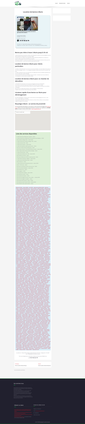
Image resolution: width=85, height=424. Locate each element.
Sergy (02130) (35, 328)
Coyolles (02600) (41, 233)
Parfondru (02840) (30, 306)
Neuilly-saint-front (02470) (20, 297)
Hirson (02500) (47, 259)
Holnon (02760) (18, 260)
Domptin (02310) (22, 239)
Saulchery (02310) (33, 325)
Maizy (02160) (25, 279)
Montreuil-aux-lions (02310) (40, 294)
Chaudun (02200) (31, 220)
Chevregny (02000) (19, 222)
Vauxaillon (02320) (30, 338)
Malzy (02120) (31, 279)
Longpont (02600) (33, 276)
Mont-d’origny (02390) (33, 288)
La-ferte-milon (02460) (47, 264)
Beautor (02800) (26, 199)
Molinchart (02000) (41, 286)
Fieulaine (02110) (33, 246)
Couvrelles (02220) (22, 233)
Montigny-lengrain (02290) (39, 293)
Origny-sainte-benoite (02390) (38, 303)
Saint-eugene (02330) (43, 322)
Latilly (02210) (25, 270)
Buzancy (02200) (30, 215)
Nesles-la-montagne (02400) (33, 296)
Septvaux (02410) (32, 327)
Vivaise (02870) (19, 348)
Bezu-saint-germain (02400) (20, 205)
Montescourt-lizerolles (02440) (24, 290)
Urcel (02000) (44, 335)
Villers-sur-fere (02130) (29, 347)
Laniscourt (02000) (28, 269)
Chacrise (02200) (47, 216)
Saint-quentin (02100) (27, 324)
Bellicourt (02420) (32, 200)
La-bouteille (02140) (28, 263)
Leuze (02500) (21, 275)
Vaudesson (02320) (37, 337)
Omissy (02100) (47, 302)
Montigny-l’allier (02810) (20, 293)
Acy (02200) (31, 187)
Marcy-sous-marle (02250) (35, 280)
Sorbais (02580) (46, 330)
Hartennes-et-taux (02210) (20, 259)
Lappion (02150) (40, 269)
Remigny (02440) (25, 315)
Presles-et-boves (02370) (37, 311)
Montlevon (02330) (24, 294)
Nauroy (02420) (25, 296)
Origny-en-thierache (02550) (27, 303)
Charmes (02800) (35, 219)
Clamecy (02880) (30, 226)
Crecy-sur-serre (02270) (23, 234)
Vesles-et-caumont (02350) (46, 341)
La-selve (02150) (40, 267)
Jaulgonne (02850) (22, 261)
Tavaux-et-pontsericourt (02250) (21, 333)
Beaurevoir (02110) (45, 197)
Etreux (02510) (42, 243)
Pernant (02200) (22, 308)
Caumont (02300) (25, 216)
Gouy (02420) (33, 254)
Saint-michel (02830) (33, 323)
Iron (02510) (38, 260)
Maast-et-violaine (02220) (38, 277)
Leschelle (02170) (22, 274)
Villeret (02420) (44, 344)
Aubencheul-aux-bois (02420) (36, 193)
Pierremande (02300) (36, 308)
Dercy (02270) (27, 237)
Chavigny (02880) (19, 221)
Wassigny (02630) (22, 349)
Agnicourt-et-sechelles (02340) (39, 187)
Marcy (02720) (27, 280)
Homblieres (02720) (25, 260)
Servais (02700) (25, 329)
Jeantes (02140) (35, 261)
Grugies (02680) (41, 255)
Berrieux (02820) (36, 201)
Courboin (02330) (19, 232)
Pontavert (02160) (29, 310)
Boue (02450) (32, 208)
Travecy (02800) (25, 334)
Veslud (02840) (19, 342)
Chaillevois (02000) (19, 217)
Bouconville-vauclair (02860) (24, 208)
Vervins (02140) (38, 341)
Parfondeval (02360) (22, 306)
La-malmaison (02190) (35, 266)
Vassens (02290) (45, 336)
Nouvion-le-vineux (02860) (43, 300)
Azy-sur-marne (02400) (34, 195)
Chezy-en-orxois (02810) (37, 222)
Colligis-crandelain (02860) (26, 227)
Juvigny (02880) (34, 262)
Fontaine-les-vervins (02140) (27, 248)
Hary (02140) (28, 259)
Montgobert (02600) (41, 290)
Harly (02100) (47, 257)
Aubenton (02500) (44, 193)
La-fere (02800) (30, 264)
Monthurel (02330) (34, 291)
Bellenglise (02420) (19, 200)
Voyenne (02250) (44, 348)
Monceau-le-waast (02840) (29, 287)
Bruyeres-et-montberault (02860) (29, 213)
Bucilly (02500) (18, 214)
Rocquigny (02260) (19, 317)
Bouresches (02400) (38, 208)
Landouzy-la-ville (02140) (20, 269)
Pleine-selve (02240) (22, 309)
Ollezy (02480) (41, 302)
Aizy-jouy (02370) (34, 188)
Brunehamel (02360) (19, 213)
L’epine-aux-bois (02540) (20, 263)
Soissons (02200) (31, 330)
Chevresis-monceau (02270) (28, 222)
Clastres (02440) (36, 226)
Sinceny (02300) (46, 329)
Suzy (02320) (24, 331)
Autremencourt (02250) (46, 194)
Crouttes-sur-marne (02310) (20, 235)
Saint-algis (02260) (29, 321)
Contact (68, 3)
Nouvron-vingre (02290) (20, 301)
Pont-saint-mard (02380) (21, 310)
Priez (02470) (21, 313)
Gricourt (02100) (22, 255)
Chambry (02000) (33, 217)
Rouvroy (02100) (22, 318)
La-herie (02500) (27, 266)
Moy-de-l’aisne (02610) (44, 295)
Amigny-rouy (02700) (34, 189)
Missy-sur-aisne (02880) (33, 286)
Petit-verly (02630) (29, 308)
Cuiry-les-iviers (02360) (20, 236)
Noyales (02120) (27, 301)
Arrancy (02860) (25, 192)
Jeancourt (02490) (29, 261)
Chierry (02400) (22, 223)
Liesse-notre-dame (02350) (36, 275)
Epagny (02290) (18, 240)
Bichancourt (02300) (29, 205)
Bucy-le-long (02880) (25, 214)
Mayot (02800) (41, 282)
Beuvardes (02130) (38, 203)
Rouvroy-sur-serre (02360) (30, 318)
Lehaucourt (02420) (38, 273)
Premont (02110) (22, 311)
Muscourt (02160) (19, 296)
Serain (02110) (45, 327)
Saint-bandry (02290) (44, 321)
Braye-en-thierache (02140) (33, 210)
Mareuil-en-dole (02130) (20, 281)
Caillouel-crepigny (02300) (37, 215)
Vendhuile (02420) (22, 340)
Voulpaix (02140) (37, 348)
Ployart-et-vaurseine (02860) (38, 309)
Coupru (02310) (40, 230)
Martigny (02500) (25, 282)
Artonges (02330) (38, 192)
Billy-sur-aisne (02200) (43, 205)
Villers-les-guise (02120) (42, 345)
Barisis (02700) (24, 196)
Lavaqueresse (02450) (41, 270)
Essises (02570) (47, 241)
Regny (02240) (38, 314)
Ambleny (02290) (19, 189)
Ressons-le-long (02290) (46, 315)
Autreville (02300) (27, 195)
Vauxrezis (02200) (44, 338)
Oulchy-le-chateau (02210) (23, 304)
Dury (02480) (34, 239)
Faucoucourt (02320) (22, 244)
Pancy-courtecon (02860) (39, 304)
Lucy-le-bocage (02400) (23, 277)
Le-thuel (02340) (24, 273)
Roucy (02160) (35, 317)
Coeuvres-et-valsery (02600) (44, 226)
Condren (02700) (43, 228)
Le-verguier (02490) (31, 273)
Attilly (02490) (27, 193)
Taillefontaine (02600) (30, 331)
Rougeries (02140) (42, 317)
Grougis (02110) (35, 255)
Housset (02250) (32, 260)
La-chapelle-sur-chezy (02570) (22, 264)
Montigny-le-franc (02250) (29, 293)
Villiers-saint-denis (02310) (38, 347)
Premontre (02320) (29, 311)
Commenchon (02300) (35, 227)
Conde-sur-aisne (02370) (26, 228)
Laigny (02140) (33, 268)
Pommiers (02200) (47, 309)
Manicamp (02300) (37, 279)
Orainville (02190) (19, 303)
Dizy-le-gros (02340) (40, 237)
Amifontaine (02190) (26, 189)
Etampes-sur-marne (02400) (37, 242)
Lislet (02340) (21, 276)
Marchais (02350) (44, 279)
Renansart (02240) (32, 315)
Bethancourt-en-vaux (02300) (29, 203)
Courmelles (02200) (36, 232)
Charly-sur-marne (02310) (27, 219)
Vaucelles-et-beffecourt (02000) (27, 337)
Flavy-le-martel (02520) (20, 247)
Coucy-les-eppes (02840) (23, 230)
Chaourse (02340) (19, 219)
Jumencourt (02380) (22, 262)
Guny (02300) (33, 256)
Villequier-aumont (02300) (36, 344)
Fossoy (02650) (41, 249)
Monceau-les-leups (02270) (39, 287)
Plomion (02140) (30, 309)
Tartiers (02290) (44, 331)
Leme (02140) (45, 273)
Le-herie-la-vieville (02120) (31, 271)
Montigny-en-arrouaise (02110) (43, 291)
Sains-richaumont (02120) (21, 321)
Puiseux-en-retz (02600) (41, 313)
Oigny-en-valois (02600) (29, 302)
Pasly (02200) (26, 307)
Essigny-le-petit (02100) (40, 241)
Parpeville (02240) (20, 307)
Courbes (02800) (47, 230)
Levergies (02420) (28, 275)
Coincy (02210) (18, 227)
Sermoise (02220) (19, 329)
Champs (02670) (47, 217)
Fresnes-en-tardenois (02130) (34, 250)
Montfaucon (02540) (33, 290)
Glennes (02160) (28, 254)
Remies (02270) (18, 315)
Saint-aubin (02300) (36, 321)
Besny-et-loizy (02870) (20, 203)
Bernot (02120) (21, 201)
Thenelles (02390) (19, 334)
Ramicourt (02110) (31, 314)
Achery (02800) (25, 187)
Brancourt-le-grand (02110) (41, 209)
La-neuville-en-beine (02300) (21, 267)
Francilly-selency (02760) (23, 250)
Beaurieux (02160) (19, 199)
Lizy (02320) (27, 276)
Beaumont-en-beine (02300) (36, 197)
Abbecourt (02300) (19, 187)
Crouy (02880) (28, 235)
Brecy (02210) (41, 210)
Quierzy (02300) (25, 314)
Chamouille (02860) (40, 217)
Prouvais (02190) (33, 313)
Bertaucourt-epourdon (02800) (21, 202)
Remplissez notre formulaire (19, 416)
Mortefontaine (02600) (29, 295)
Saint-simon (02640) (44, 324)
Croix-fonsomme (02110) (44, 234)
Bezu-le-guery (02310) (46, 203)
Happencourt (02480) (19, 257)
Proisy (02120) (27, 313)
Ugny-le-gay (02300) (37, 335)
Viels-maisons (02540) (46, 342)
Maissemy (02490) (19, 279)
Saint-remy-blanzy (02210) (36, 324)
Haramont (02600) (27, 257)
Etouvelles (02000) (22, 243)
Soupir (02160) (18, 331)
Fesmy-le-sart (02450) (19, 246)
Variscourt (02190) (39, 336)
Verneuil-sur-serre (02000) (23, 341)
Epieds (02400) (37, 240)
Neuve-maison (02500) (29, 297)
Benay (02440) (38, 200)
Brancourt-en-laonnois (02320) (30, 209)
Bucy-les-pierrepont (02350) (43, 214)
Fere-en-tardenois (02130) (44, 244)
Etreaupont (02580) (29, 243)
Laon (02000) (34, 269)
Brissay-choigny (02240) (26, 212)
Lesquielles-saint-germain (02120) (38, 274)
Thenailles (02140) (45, 333)
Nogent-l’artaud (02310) (32, 298)
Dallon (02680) (36, 236)
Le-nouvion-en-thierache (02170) (42, 271)
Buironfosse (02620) (22, 215)
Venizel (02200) (36, 340)
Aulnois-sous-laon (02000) (37, 194)
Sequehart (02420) (39, 327)
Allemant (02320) (47, 188)
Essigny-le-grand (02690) (31, 241)
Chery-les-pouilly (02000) (43, 221)
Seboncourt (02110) (45, 325)
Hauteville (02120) (34, 259)
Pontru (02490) (35, 310)
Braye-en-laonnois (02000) (23, 210)
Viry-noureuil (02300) (47, 347)
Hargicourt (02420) (41, 257)
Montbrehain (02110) (40, 289)
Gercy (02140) (31, 253)
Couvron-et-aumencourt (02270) (32, 233)
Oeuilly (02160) (43, 301)
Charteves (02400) (42, 219)
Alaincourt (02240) (40, 188)
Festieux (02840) (27, 246)
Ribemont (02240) (34, 316)
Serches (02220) (29, 328)
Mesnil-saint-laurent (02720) (40, 284)
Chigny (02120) (28, 223)
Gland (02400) (21, 254)
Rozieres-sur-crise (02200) (27, 320)
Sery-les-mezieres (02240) (38, 329)
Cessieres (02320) (41, 216)
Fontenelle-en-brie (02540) (21, 249)
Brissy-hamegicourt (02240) (36, 212)
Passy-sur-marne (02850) (42, 307)
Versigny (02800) (32, 341)
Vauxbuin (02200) (37, 338)
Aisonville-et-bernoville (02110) (24, 188)
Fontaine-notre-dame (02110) (38, 248)
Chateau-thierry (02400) (23, 220)
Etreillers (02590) (36, 243)
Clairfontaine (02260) (23, 226)
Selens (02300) (18, 327)
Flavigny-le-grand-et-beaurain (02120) (43, 246)
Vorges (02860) (31, 348)
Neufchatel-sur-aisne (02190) (44, 296)
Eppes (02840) (43, 240)
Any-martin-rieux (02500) (40, 190)
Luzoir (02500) (30, 277)
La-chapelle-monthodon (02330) (45, 263)
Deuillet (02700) (33, 237)
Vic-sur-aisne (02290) (31, 342)
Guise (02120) (21, 256)
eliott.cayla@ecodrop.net (36, 109)
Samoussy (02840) (19, 325)
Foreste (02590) (35, 249)
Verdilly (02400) (42, 340)
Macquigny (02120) (46, 277)
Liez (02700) (44, 275)
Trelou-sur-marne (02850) (33, 334)
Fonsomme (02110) (42, 247)
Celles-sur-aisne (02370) (33, 216)
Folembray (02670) (35, 247)
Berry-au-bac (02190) (43, 201)
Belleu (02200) (25, 200)
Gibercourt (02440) (44, 253)
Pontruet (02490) (41, 310)
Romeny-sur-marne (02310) (28, 317)
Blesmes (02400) (33, 206)
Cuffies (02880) (34, 235)
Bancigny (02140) (42, 195)
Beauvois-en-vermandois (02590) (35, 199)
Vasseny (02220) (19, 337)
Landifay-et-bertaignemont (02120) (43, 268)
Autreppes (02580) (20, 195)
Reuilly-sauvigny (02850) (26, 316)
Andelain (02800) (42, 189)
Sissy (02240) (25, 330)
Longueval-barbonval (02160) (41, 276)
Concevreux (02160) (43, 227)
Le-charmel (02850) (22, 271)
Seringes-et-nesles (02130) (42, 328)
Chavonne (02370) (26, 221)
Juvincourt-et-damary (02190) (43, 262)
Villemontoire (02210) (40, 343)
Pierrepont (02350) (44, 308)
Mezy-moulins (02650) (25, 286)
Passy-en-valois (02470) (33, 307)
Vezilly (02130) (24, 342)
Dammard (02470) (43, 236)
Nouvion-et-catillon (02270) (24, 300)
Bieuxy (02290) (36, 205)
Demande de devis (62, 3)
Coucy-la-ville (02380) (35, 229)
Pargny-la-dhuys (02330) (46, 306)
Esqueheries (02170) (22, 241)
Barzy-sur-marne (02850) (42, 196)
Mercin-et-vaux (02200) (38, 283)
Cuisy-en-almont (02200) (29, 236)
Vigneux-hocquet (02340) (31, 343)
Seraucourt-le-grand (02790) (21, 328)
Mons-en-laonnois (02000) (23, 288)
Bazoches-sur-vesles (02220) (26, 197)
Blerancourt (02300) (26, 206)
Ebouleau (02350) (41, 239)
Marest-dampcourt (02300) (45, 280)
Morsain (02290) (22, 295)
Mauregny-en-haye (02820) (33, 282)
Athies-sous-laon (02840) (20, 193)
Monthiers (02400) (27, 291)
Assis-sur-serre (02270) (45, 192)
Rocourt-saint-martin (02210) (43, 316)
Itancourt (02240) (44, 260)
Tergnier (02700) (30, 333)
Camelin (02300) (46, 215)
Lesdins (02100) (28, 274)
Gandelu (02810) (19, 253)
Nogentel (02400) (39, 298)
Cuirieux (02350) (46, 235)
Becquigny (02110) (44, 199)
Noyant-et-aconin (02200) (35, 301)
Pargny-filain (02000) (37, 306)
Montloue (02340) (32, 294)
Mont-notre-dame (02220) (41, 288)
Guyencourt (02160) (39, 256)
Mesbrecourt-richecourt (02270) (29, 284)
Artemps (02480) (31, 192)
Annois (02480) (32, 190)
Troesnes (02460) (41, 334)
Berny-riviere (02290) (29, 201)
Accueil (56, 3)
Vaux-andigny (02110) (44, 337)
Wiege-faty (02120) (36, 349)
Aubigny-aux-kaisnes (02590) (21, 194)
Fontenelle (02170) (47, 248)
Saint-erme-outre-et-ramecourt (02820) (32, 322)
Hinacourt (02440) (41, 259)
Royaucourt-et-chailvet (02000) (41, 318)
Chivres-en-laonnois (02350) (36, 223)
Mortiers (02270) (37, 295)
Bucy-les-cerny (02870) (33, 214)
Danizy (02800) (21, 237)
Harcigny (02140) (34, 257)
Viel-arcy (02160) (39, 342)
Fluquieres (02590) (28, 247)
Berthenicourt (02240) (31, 202)
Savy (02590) (38, 325)
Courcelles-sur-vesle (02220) (27, 232)
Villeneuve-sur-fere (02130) (27, 344)
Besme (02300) (45, 202)
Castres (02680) (18, 216)
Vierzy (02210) (18, 343)
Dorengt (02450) (29, 239)
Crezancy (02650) (37, 234)
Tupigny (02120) (30, 335)
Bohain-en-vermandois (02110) (42, 206)
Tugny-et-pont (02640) (23, 335)
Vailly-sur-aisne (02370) (31, 336)
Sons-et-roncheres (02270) (38, 330)
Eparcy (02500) (24, 240)
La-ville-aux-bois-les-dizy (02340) (25, 268)
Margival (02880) (28, 281)
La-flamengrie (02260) (20, 266)
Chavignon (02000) (44, 220)
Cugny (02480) (40, 235)
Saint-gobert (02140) (25, 323)
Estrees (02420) (29, 242)
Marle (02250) (43, 281)
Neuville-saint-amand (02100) (39, 297)
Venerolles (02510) (29, 340)
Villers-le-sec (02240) (33, 345)
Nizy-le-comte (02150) (23, 298)
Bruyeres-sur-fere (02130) (40, 213)
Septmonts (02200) (25, 327)
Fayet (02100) (36, 244)
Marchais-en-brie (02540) (20, 280)
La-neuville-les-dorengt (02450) (31, 267)
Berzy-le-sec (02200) (38, 202)
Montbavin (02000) (33, 289)
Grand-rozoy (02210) (40, 254)
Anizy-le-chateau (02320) (25, 190)
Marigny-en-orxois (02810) (35, 281)
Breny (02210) (19, 212)
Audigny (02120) (29, 194)
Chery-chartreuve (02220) (34, 221)
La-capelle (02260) (36, 263)
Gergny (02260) (37, 253)
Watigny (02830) (29, 349)
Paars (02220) (31, 304)
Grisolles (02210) (29, 255)
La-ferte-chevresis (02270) (37, 264)
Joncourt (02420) (42, 261)
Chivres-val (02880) (45, 223)
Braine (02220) (21, 209)
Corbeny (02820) (22, 229)
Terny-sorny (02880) (37, 333)
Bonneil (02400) (32, 207)
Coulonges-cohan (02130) (32, 230)
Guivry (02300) (27, 256)
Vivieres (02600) (25, 348)
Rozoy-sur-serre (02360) (37, 320)
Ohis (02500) (21, 302)
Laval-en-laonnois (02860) (32, 270)
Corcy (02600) (28, 229)
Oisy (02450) (35, 302)
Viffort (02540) (24, 343)
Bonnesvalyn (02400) (39, 207)
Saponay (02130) (26, 325)
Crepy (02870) (30, 234)
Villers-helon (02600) (26, 345)
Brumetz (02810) (44, 212)
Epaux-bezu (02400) (31, 240)
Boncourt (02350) (26, 207)
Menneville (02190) (22, 283)
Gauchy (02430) (25, 253)
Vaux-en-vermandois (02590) (21, 338)
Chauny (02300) (37, 220)
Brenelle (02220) (47, 210)
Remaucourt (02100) (44, 314)
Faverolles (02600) (30, 244)
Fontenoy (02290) (29, 249)
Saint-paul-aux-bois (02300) (42, 323)
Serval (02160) (31, 329)
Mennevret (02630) (30, 283)
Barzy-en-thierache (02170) (32, 196)
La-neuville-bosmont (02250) (44, 266)
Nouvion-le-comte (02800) (33, 300)
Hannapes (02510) (47, 256)
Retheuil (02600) (19, 316)
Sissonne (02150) (19, 330)
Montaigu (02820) (26, 289)
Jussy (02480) (29, 262)
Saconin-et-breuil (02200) (46, 320)
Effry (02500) (46, 239)
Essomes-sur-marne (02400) (21, 242)
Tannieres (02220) (38, 331)
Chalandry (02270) (26, 217)
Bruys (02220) (47, 213)
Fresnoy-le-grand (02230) (43, 250)
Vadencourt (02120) (22, 336)
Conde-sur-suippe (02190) (35, 228)
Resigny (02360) (38, 315)
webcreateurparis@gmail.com (40, 410)
